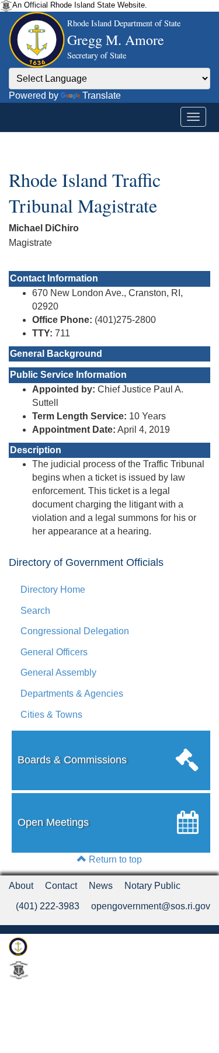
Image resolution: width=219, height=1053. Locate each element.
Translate (101, 95)
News (101, 886)
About (21, 886)
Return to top (114, 859)
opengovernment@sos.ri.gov (150, 906)
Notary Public (152, 886)
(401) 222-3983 (47, 906)
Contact (61, 886)
